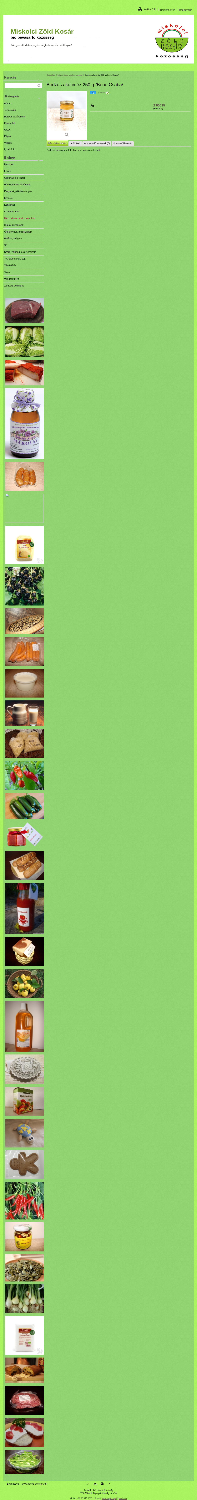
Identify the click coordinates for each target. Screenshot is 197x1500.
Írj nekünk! (9, 149)
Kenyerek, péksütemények (18, 191)
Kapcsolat (9, 123)
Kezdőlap (51, 75)
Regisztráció (185, 10)
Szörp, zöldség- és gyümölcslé (20, 252)
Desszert (8, 164)
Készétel (8, 198)
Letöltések (75, 143)
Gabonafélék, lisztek (14, 178)
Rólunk (8, 103)
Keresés (10, 77)
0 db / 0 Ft (150, 9)
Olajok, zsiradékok (13, 225)
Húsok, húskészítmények (17, 184)
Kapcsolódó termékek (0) (97, 143)
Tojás (7, 272)
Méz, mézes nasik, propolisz (19, 218)
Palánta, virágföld (13, 238)
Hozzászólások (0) (122, 143)
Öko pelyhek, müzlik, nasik (18, 231)
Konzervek (9, 205)
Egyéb (7, 171)
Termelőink (10, 110)
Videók (8, 143)
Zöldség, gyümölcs (14, 285)
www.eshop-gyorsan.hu (34, 1483)
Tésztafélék (10, 265)
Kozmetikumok (12, 211)
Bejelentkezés (167, 10)
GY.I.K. (7, 129)
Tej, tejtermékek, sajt (14, 258)
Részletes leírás (57, 143)
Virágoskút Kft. (11, 279)
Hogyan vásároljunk (14, 116)
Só (5, 245)
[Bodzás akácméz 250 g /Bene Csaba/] (67, 115)
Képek (7, 136)
